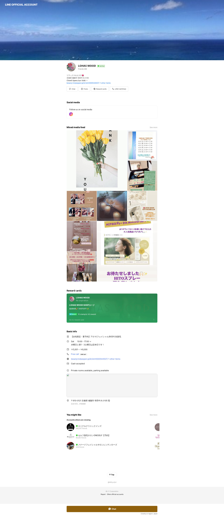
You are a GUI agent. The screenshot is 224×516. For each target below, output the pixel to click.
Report (103, 494)
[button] (84, 88)
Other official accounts (115, 494)
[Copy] (109, 400)
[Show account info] (101, 66)
